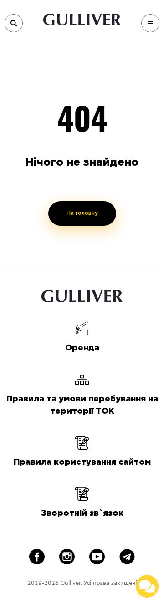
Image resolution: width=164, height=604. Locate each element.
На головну (82, 213)
